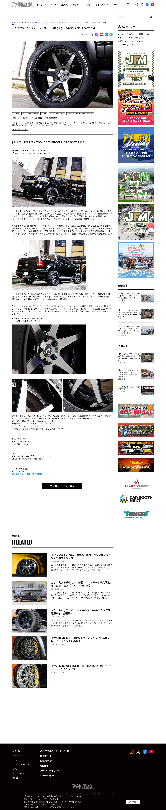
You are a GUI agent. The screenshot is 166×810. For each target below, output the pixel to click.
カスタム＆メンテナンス (40, 22)
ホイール (53, 22)
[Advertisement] (62, 509)
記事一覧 (26, 22)
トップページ (16, 22)
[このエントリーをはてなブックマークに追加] (106, 35)
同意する (133, 802)
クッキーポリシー (39, 802)
